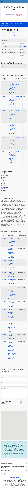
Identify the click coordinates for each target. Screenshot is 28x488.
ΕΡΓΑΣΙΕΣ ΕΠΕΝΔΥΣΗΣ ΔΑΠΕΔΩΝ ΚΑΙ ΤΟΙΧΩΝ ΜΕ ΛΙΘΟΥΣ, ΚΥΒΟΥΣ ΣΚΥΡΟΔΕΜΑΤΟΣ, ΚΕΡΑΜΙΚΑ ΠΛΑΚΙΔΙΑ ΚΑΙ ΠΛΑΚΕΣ (12, 293)
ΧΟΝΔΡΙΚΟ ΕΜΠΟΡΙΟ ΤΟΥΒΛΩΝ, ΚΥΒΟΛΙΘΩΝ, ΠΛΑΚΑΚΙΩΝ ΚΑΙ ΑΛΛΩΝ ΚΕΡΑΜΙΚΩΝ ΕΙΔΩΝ (11, 326)
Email (20, 15)
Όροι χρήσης (4, 483)
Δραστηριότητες (19, 23)
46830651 (4, 322)
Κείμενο (3, 388)
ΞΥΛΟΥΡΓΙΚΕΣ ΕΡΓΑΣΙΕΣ (11, 268)
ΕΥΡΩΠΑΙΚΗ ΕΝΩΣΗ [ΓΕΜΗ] (19, 98)
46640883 (4, 309)
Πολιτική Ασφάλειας (12, 483)
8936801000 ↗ (23, 46)
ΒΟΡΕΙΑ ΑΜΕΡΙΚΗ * (18, 83)
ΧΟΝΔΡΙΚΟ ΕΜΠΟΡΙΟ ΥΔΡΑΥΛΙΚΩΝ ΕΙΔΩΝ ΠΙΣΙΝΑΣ (11, 336)
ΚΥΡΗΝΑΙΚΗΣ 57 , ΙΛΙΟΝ (9, 32)
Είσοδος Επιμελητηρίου (14, 477)
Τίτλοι (11, 23)
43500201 (4, 301)
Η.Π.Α (17, 110)
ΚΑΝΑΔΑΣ (18, 124)
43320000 (4, 267)
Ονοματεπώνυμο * (5, 371)
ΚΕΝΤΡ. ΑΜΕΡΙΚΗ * (18, 138)
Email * (2, 377)
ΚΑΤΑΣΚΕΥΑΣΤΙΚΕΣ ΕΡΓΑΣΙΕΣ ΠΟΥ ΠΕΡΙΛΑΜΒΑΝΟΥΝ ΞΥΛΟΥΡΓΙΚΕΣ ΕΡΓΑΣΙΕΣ (12, 282)
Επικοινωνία (4, 25)
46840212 (4, 334)
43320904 (4, 279)
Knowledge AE (17, 487)
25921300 (4, 248)
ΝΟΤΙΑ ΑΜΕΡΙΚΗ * (18, 152)
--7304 (3, 83)
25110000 (4, 238)
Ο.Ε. (20, 40)
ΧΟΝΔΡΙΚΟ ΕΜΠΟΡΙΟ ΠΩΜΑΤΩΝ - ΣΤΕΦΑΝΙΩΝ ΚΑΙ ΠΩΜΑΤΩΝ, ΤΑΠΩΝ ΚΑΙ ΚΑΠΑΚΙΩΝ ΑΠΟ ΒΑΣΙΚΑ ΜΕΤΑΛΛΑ (12, 314)
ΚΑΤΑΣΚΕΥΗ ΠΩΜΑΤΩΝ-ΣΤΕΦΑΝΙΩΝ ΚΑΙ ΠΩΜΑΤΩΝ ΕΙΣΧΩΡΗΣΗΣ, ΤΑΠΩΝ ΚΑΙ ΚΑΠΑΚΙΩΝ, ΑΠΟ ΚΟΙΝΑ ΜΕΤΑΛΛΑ (12, 253)
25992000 (4, 260)
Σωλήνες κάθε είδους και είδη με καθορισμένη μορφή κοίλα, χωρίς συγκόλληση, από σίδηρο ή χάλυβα (12, 88)
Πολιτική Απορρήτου (22, 483)
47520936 (4, 341)
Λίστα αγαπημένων (26, 1)
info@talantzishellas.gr (6, 192)
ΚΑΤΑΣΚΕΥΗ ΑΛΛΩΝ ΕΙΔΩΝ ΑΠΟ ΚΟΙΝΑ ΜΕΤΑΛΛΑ (11, 262)
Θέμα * (2, 382)
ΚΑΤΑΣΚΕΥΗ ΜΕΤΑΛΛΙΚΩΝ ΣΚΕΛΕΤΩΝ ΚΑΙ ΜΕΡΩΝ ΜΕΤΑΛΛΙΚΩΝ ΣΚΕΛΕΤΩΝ (11, 242)
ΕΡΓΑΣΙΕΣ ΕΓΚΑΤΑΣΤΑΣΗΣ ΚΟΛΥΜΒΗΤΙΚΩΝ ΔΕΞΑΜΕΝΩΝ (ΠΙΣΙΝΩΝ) (12, 304)
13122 (19, 12)
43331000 (4, 287)
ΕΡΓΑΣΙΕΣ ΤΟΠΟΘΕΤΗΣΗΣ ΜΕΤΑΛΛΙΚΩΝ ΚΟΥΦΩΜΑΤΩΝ (11, 274)
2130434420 (11, 15)
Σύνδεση (24, 1)
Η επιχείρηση (4, 23)
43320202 (4, 272)
